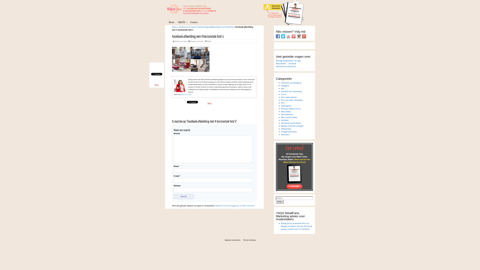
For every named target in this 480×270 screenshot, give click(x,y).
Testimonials (286, 129)
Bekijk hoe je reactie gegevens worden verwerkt (234, 206)
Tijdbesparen (286, 106)
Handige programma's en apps (288, 61)
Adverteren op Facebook (286, 66)
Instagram (285, 86)
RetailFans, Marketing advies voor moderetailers (290, 216)
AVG (282, 103)
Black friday (286, 111)
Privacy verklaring (249, 240)
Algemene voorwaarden (232, 240)
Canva (283, 94)
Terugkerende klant (289, 132)
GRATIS (182, 22)
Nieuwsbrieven (287, 114)
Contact (194, 22)
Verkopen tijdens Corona (291, 109)
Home (171, 22)
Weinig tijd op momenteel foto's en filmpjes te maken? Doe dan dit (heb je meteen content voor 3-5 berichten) (296, 226)
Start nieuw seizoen (289, 97)
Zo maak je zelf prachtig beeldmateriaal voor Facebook (210, 27)
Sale (282, 89)
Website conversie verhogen (292, 126)
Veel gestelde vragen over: (293, 56)
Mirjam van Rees (181, 41)
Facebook (182, 27)
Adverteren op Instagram (291, 83)
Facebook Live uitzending (291, 91)
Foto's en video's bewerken (292, 100)
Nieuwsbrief (281, 63)
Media (209, 41)
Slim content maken (289, 117)
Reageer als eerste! (197, 41)
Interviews (285, 135)
